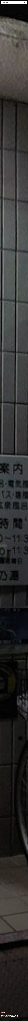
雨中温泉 (5, 2)
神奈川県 (3, 1012)
